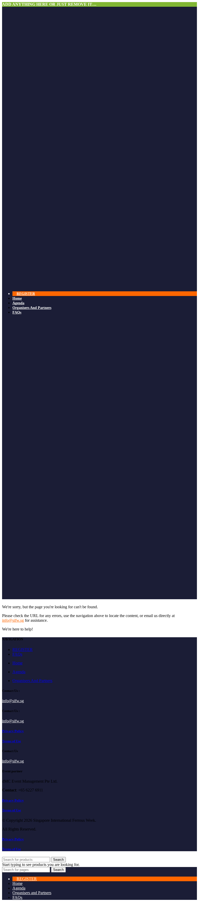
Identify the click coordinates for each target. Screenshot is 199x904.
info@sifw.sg (13, 620)
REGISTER (22, 649)
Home (17, 663)
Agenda (18, 672)
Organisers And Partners (32, 680)
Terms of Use (11, 741)
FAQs (17, 654)
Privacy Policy (13, 731)
